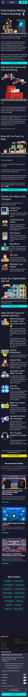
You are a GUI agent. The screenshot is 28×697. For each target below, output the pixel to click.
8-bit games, (17, 237)
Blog (2, 639)
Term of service (17, 640)
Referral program (4, 648)
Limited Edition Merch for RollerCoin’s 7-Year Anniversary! (12, 492)
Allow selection (14, 690)
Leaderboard (4, 646)
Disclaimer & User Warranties (20, 642)
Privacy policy (17, 639)
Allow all (14, 694)
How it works (4, 642)
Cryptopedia (3, 644)
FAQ (2, 640)
